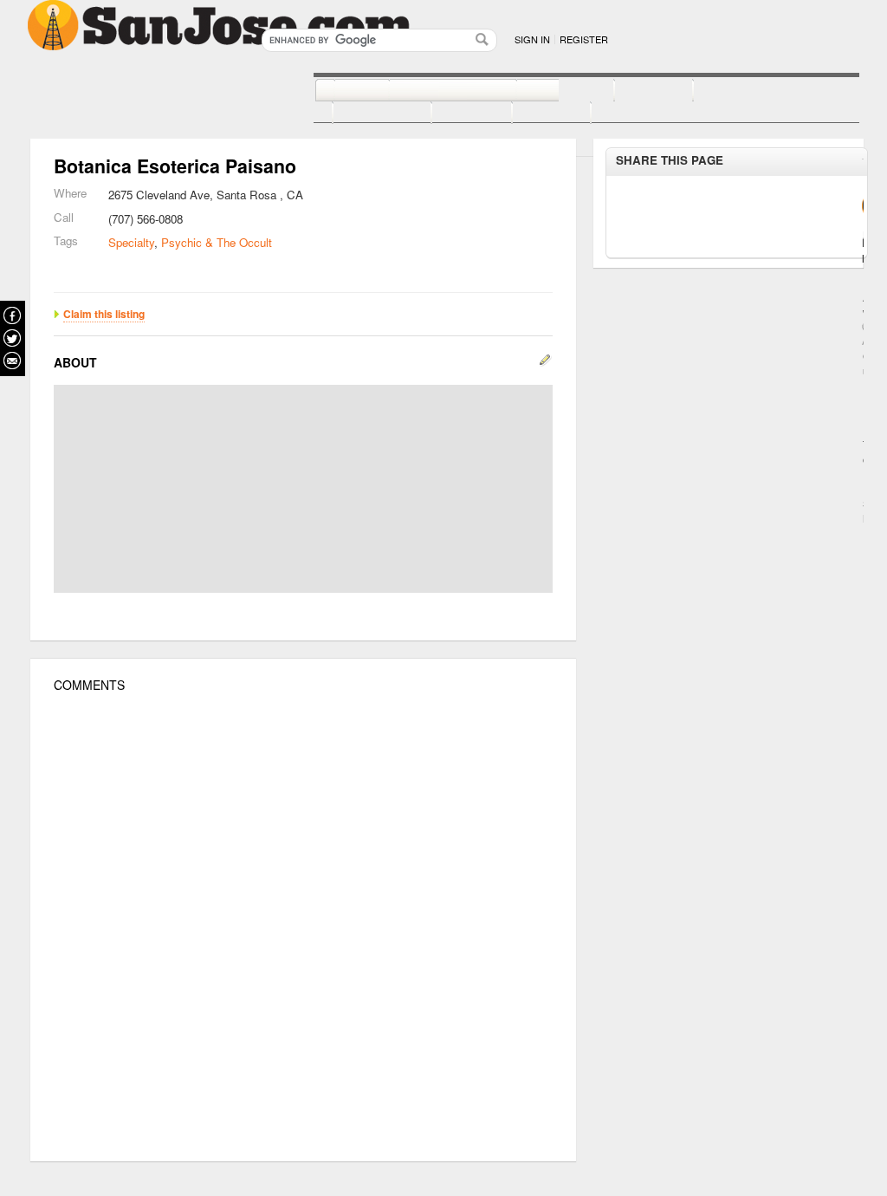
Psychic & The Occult (216, 242)
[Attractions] (734, 91)
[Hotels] (634, 91)
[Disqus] (303, 927)
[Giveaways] (618, 113)
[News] (342, 91)
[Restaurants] (433, 91)
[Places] (532, 113)
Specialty (131, 242)
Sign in (532, 39)
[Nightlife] (546, 91)
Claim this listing (104, 314)
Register (584, 39)
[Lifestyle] (363, 113)
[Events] (452, 113)
